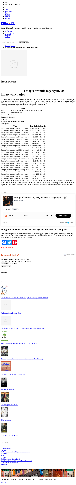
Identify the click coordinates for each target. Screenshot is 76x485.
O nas (6, 9)
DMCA (7, 37)
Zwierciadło (4, 454)
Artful (3, 455)
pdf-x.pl (3, 482)
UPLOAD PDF (10, 33)
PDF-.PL (8, 23)
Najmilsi (3, 450)
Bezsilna (3, 457)
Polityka (7, 15)
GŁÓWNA (8, 31)
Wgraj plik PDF (6, 266)
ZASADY (8, 35)
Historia (7, 16)
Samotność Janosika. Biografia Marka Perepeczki (16, 461)
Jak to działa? (9, 11)
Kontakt (7, 18)
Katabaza (4, 464)
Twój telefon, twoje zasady (9, 462)
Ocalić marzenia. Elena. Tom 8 (10, 459)
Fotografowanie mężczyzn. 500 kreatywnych (15, 150)
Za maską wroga (6, 448)
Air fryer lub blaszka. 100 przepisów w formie (15, 452)
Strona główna (10, 46)
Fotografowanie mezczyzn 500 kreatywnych (15, 128)
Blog (6, 13)
